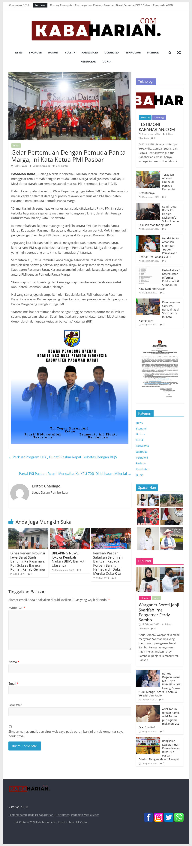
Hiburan (145, 598)
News (19, 52)
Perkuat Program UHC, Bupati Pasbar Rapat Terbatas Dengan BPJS (62, 457)
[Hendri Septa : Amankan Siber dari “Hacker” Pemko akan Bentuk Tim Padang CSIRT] (148, 236)
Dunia (107, 61)
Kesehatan (88, 61)
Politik (70, 52)
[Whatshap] (179, 815)
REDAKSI (145, 117)
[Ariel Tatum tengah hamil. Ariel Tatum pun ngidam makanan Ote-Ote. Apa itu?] (148, 707)
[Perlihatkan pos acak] (179, 52)
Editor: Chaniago (42, 165)
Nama (13, 662)
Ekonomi (35, 52)
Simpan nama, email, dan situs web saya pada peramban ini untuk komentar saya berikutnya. (66, 733)
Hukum (53, 52)
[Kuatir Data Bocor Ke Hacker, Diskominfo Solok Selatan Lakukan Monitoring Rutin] (148, 205)
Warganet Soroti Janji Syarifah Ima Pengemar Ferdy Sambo (159, 612)
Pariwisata (90, 52)
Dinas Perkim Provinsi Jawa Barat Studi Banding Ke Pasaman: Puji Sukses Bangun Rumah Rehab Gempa (27, 561)
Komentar (16, 607)
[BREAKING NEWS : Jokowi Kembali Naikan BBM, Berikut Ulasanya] (70, 531)
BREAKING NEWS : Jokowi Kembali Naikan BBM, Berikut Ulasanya (68, 559)
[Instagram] (158, 815)
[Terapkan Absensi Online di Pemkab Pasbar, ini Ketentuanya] (148, 173)
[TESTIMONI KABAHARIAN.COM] (160, 90)
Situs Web (15, 705)
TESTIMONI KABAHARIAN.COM (157, 126)
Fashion (153, 52)
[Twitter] (168, 815)
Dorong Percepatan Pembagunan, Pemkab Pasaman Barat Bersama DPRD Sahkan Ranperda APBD (111, 5)
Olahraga (111, 52)
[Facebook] (148, 815)
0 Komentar (62, 165)
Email (13, 683)
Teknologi (133, 52)
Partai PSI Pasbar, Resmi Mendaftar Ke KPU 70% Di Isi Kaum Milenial (75, 473)
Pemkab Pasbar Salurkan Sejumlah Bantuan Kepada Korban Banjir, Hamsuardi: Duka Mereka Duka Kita (108, 563)
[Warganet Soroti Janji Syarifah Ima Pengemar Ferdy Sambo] (160, 569)
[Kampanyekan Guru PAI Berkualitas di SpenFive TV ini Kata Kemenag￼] (148, 300)
